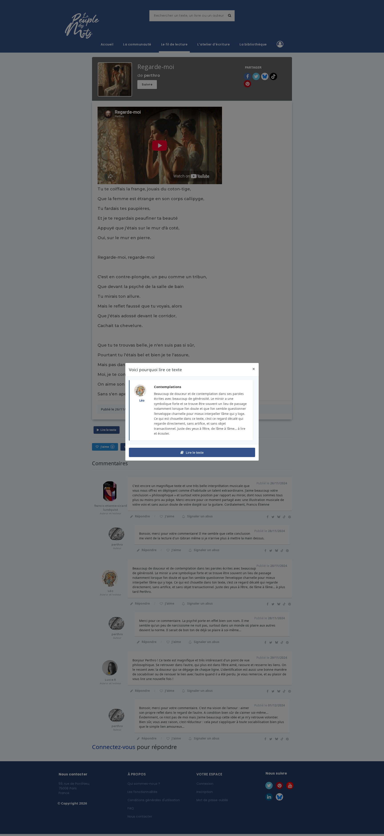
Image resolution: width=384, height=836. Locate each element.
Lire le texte (194, 452)
